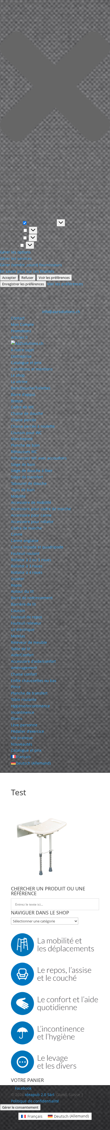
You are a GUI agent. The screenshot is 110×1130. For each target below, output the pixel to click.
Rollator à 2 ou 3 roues (31, 559)
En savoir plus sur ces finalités (27, 271)
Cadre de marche (26, 528)
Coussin (18, 610)
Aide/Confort (22, 654)
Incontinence (22, 712)
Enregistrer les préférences (23, 284)
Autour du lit (22, 591)
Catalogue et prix (26, 362)
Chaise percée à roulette (33, 426)
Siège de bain (23, 464)
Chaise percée (23, 419)
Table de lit (20, 648)
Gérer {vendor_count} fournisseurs (31, 264)
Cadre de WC (22, 407)
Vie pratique (22, 737)
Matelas (18, 635)
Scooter (17, 578)
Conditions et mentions (32, 369)
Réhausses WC (24, 451)
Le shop (18, 375)
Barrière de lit (23, 604)
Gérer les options (15, 252)
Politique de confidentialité (35, 1101)
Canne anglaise (24, 540)
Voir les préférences (54, 277)
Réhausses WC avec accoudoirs (39, 458)
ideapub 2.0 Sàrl (39, 1094)
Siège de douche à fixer (32, 470)
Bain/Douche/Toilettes (30, 388)
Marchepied (22, 438)
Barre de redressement (32, 597)
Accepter (9, 277)
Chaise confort (24, 674)
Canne (16, 534)
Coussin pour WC (26, 432)
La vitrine (19, 381)
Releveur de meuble (29, 642)
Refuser (27, 277)
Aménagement (24, 667)
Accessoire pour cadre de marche (41, 508)
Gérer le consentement (20, 1107)
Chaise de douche (27, 413)
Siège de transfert (27, 477)
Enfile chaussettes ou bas (33, 680)
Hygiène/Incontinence (30, 705)
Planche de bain (25, 445)
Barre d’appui (23, 394)
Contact (18, 318)
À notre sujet (22, 349)
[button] (55, 87)
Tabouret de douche (29, 483)
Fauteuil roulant (25, 553)
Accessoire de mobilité (31, 502)
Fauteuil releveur (26, 623)
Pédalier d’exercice (27, 731)
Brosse (17, 400)
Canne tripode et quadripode (37, 547)
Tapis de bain (23, 489)
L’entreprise (21, 356)
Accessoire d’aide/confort (33, 661)
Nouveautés (21, 744)
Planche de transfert (29, 693)
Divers (16, 718)
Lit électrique (22, 629)
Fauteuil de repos (26, 616)
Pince (16, 686)
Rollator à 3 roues (26, 565)
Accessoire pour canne (31, 515)
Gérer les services (16, 258)
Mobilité (18, 496)
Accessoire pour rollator (32, 521)
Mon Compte (22, 324)
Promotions (21, 330)
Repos (16, 585)
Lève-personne (24, 724)
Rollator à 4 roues (26, 572)
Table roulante (24, 699)
